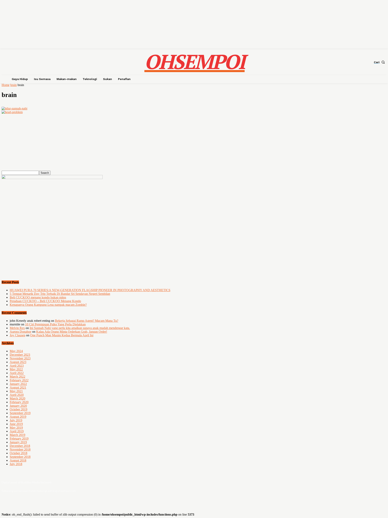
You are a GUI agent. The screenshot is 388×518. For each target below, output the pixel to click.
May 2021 (16, 391)
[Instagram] (365, 485)
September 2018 (20, 456)
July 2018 (16, 464)
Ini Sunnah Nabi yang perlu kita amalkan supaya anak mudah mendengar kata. (80, 328)
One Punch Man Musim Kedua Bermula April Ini (61, 335)
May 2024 (16, 351)
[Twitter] (376, 485)
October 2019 (18, 409)
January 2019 (18, 442)
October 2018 (18, 453)
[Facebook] (354, 485)
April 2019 (17, 431)
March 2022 (17, 376)
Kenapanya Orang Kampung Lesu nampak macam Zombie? (48, 304)
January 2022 (18, 384)
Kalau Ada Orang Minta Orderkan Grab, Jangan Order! (71, 331)
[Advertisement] (123, 142)
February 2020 (19, 402)
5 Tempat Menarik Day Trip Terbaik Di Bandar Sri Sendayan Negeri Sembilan (60, 293)
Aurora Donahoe (20, 331)
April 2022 (17, 373)
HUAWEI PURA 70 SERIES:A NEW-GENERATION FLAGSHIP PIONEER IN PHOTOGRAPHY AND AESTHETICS (90, 290)
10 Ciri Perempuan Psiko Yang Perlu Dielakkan (55, 324)
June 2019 (16, 424)
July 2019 (16, 420)
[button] (380, 62)
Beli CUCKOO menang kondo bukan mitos (38, 297)
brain (13, 85)
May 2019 (16, 427)
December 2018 (20, 446)
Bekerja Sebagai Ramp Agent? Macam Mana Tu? (86, 320)
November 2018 (20, 449)
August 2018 (18, 460)
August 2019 (18, 416)
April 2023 (17, 365)
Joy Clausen (17, 335)
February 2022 (19, 380)
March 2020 (17, 398)
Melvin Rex (17, 328)
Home (5, 85)
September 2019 (20, 413)
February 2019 (19, 438)
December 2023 (20, 354)
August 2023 (18, 362)
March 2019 (17, 435)
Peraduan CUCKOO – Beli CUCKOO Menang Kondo (45, 301)
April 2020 (17, 394)
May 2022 (16, 369)
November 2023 (20, 358)
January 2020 (18, 405)
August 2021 (18, 387)
